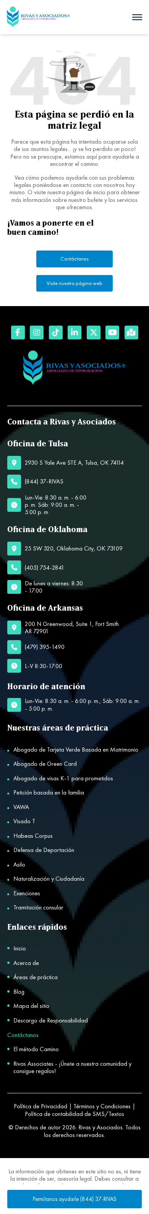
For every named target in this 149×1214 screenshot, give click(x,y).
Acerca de (26, 963)
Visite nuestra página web (74, 283)
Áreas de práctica (35, 977)
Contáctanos (74, 258)
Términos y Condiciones (102, 1106)
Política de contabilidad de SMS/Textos (74, 1114)
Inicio (19, 948)
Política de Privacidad (40, 1106)
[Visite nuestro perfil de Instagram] (37, 332)
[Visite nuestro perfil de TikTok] (56, 332)
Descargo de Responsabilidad (50, 1020)
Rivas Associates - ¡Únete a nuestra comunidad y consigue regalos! (72, 1067)
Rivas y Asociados (100, 1127)
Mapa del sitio (31, 1005)
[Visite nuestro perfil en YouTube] (112, 332)
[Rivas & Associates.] (38, 17)
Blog (18, 991)
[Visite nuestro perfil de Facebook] (18, 332)
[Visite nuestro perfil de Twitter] (93, 332)
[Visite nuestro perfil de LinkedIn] (74, 332)
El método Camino (36, 1049)
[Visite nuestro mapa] (131, 332)
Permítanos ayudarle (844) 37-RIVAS (75, 1199)
